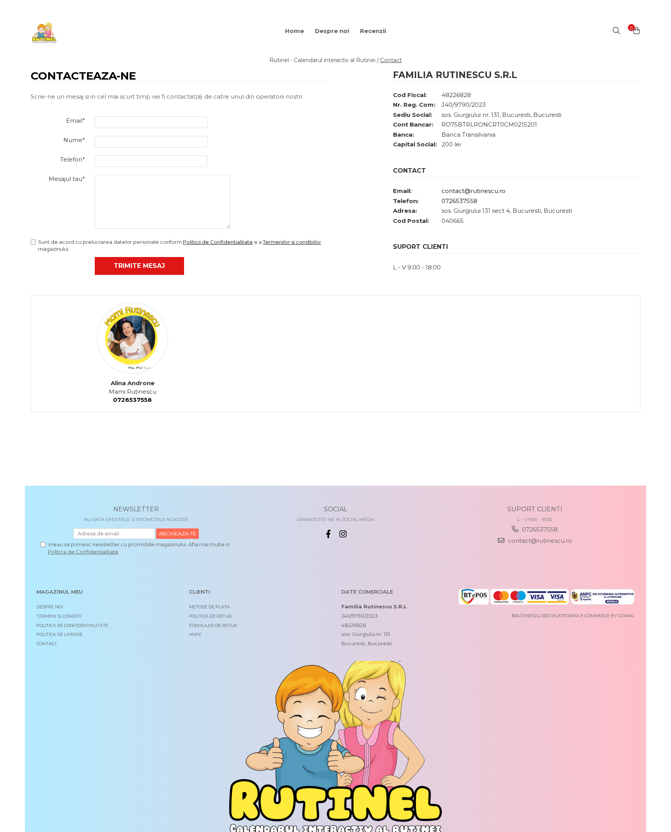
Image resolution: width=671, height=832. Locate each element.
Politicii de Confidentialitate (218, 242)
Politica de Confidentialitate (83, 552)
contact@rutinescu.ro (474, 191)
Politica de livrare (60, 634)
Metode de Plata (209, 607)
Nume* (74, 140)
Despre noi (50, 607)
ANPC (195, 634)
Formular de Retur (213, 625)
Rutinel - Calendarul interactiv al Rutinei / (324, 60)
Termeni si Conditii (59, 616)
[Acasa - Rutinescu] (77, 33)
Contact (391, 60)
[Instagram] (343, 534)
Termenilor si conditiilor (292, 242)
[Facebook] (328, 534)
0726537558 (459, 201)
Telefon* (72, 159)
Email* (75, 120)
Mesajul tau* (67, 178)
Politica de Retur (210, 616)
